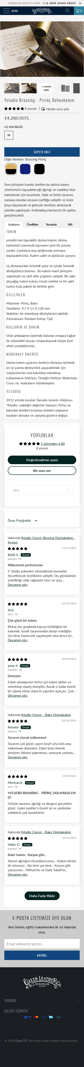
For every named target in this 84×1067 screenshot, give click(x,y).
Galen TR (20, 1040)
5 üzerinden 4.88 (53, 444)
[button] (14, 108)
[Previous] (4, 49)
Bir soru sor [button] (42, 470)
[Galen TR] (42, 10)
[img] (17, 548)
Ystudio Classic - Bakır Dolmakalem (46, 715)
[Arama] (69, 11)
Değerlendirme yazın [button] (42, 460)
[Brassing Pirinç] (11, 169)
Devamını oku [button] (17, 585)
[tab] (13, 224)
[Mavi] (25, 169)
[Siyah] (39, 169)
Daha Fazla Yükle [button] (42, 896)
